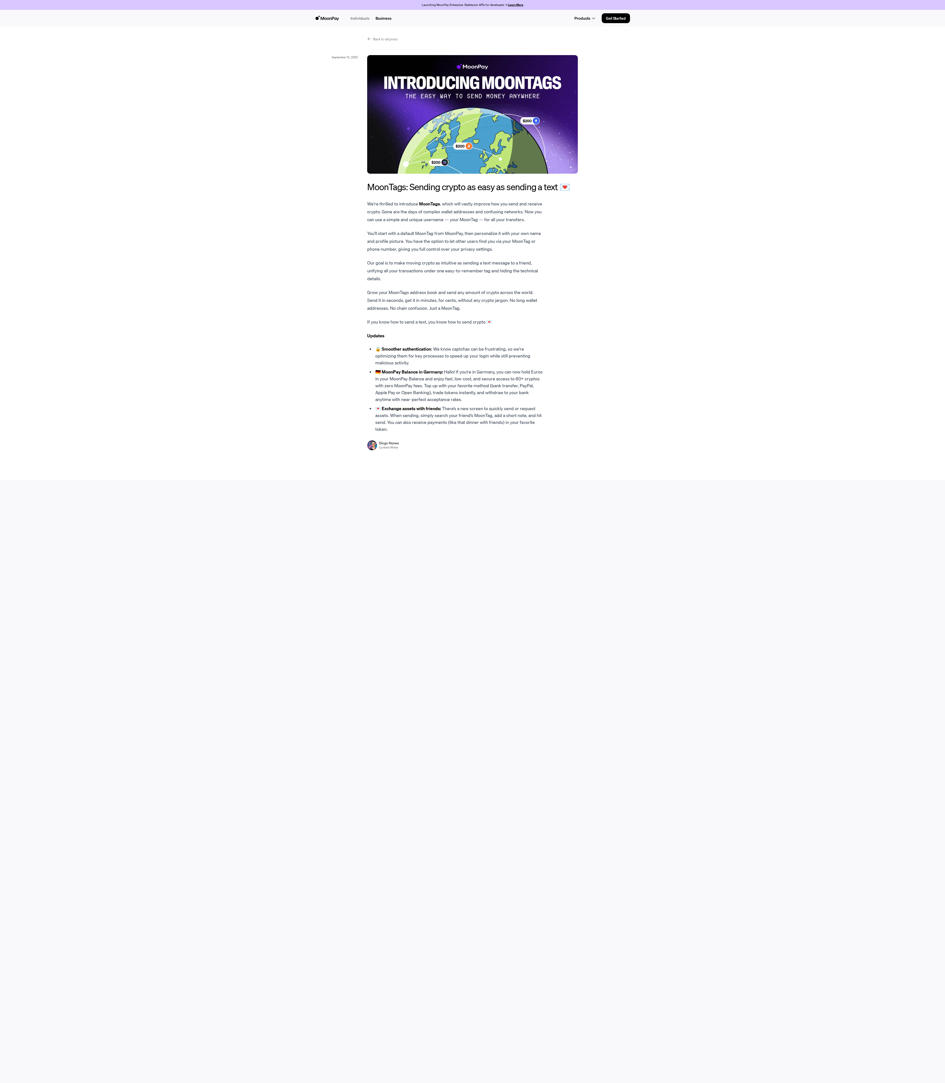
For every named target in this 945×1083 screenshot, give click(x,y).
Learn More (515, 5)
